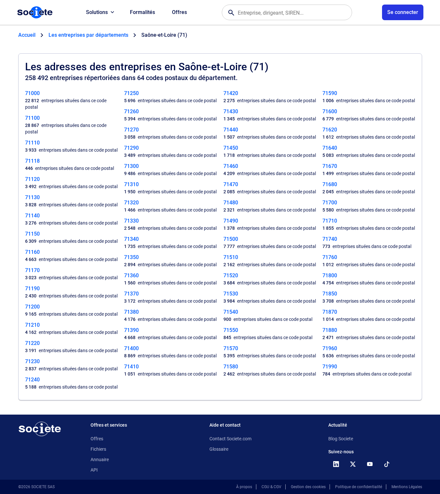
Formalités (142, 12)
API (94, 470)
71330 (131, 221)
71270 (131, 130)
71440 (230, 130)
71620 (329, 130)
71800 (329, 275)
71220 (32, 343)
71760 (329, 257)
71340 (131, 239)
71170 (32, 270)
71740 (329, 239)
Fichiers (98, 449)
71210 (32, 325)
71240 (32, 380)
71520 (230, 275)
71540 (230, 312)
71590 (329, 93)
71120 (32, 179)
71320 (131, 202)
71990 (329, 367)
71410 (131, 367)
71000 (32, 93)
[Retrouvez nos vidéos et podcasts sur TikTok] (387, 464)
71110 (32, 143)
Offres (179, 12)
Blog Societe (340, 438)
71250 (131, 93)
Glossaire (218, 449)
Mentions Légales (406, 487)
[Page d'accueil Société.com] (35, 12)
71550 (230, 330)
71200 (32, 307)
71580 (230, 367)
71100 (32, 118)
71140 (32, 216)
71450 (230, 148)
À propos (244, 487)
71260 (131, 111)
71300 (131, 166)
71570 (230, 348)
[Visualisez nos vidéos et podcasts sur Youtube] (370, 464)
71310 (131, 184)
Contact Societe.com (230, 438)
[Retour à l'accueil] (39, 429)
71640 (329, 148)
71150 (32, 234)
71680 (329, 184)
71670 (329, 166)
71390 (131, 330)
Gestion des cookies (308, 487)
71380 (131, 312)
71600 (329, 111)
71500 (230, 239)
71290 (131, 148)
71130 (32, 197)
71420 (230, 93)
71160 (32, 252)
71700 (329, 202)
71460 (230, 166)
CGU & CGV (271, 487)
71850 (329, 294)
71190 (32, 288)
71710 (329, 221)
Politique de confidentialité (358, 487)
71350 (131, 257)
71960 (329, 348)
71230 (32, 361)
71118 (32, 161)
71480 (230, 202)
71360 (131, 275)
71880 (329, 330)
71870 (329, 312)
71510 (230, 257)
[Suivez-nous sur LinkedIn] (336, 464)
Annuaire (100, 459)
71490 (230, 221)
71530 (230, 294)
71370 (131, 294)
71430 (230, 111)
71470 (230, 184)
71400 (131, 348)
